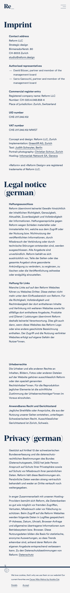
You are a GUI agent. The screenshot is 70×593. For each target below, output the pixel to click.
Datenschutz (26, 554)
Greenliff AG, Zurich (40, 143)
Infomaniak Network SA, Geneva (39, 155)
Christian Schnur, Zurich (49, 151)
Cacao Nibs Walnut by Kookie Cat (44, 579)
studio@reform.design (22, 57)
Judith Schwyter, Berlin (28, 147)
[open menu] (63, 7)
